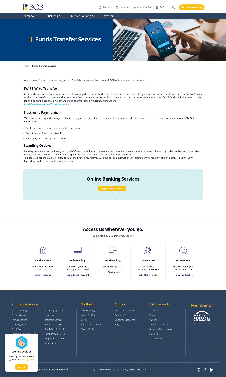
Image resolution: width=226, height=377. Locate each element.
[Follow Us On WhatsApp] (211, 369)
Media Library (155, 333)
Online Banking (77, 260)
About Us (107, 7)
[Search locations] (42, 250)
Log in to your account (78, 274)
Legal (94, 369)
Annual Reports (156, 338)
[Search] (173, 7)
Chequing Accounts (21, 324)
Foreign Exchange (53, 324)
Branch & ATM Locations (92, 324)
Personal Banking (19, 310)
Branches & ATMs (42, 260)
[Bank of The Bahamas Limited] (33, 7)
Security (124, 369)
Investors (109, 16)
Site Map (147, 369)
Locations (125, 7)
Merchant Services (53, 319)
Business (52, 16)
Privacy (116, 369)
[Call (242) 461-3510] (148, 250)
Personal (29, 16)
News (152, 315)
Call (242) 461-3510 (148, 274)
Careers (153, 319)
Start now (113, 272)
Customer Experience (125, 319)
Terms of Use (105, 369)
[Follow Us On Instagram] (198, 369)
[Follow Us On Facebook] (205, 369)
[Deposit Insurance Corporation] (202, 323)
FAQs (162, 7)
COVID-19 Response (124, 310)
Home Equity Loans (54, 310)
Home (26, 66)
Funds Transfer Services (56, 329)
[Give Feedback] (183, 250)
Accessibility (135, 369)
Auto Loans (50, 315)
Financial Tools (51, 343)
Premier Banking (80, 16)
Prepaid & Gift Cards (54, 338)
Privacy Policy (27, 359)
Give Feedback (183, 260)
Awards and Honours (159, 324)
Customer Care (144, 7)
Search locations (43, 274)
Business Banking (20, 315)
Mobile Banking (112, 260)
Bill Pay (84, 319)
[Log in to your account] (77, 250)
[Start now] (112, 250)
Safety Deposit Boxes (55, 333)
